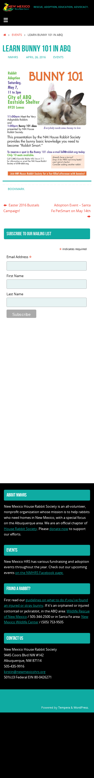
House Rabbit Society (20, 529)
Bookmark (16, 189)
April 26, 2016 (36, 57)
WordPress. (81, 707)
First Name (15, 276)
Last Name (15, 294)
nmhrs (13, 57)
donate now (58, 529)
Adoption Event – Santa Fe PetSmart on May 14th (71, 208)
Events (17, 35)
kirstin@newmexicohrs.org (24, 672)
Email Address (19, 257)
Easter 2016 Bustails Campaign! (21, 208)
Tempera (64, 707)
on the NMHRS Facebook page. (39, 573)
